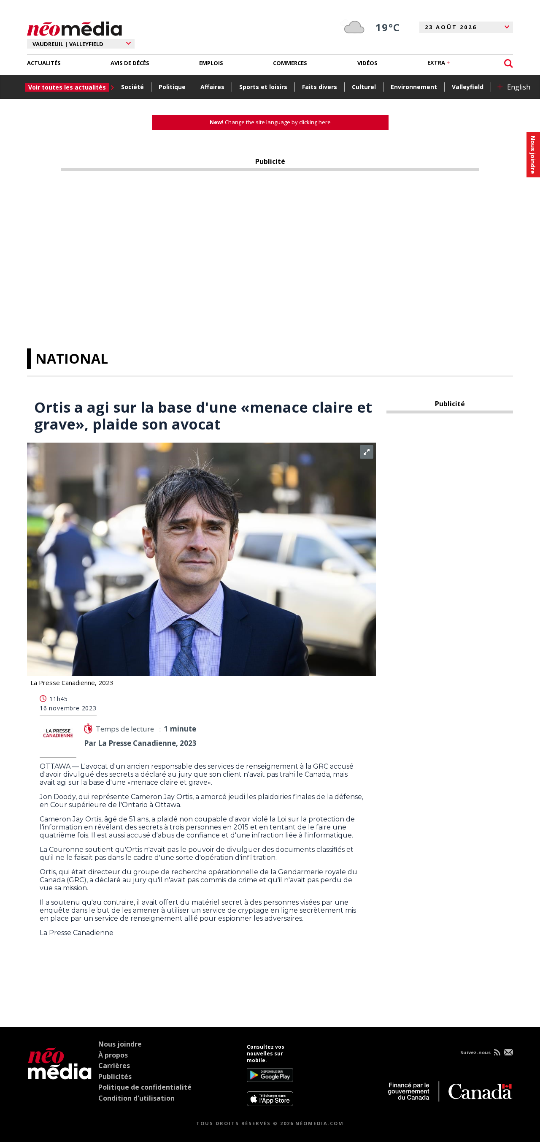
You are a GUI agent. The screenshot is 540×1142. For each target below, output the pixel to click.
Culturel (364, 87)
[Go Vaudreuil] (59, 1075)
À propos (113, 1055)
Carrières (114, 1065)
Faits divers (319, 87)
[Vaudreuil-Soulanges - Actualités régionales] (74, 27)
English (518, 87)
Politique (172, 87)
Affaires (212, 87)
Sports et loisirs (263, 87)
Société (132, 87)
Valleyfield (467, 87)
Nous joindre (120, 1044)
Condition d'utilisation (136, 1098)
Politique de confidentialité (145, 1087)
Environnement (414, 87)
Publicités (115, 1076)
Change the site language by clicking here (270, 122)
